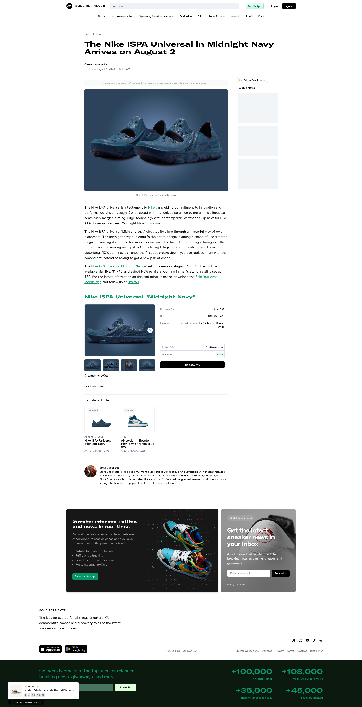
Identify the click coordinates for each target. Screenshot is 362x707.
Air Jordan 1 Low (95, 386)
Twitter (133, 282)
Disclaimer (316, 650)
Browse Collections (247, 650)
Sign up (289, 6)
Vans (261, 16)
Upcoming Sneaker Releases (156, 16)
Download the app (85, 576)
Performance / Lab (122, 16)
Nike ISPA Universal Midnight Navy (117, 266)
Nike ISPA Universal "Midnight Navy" (140, 297)
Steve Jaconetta (95, 64)
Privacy (279, 650)
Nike (200, 16)
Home (87, 33)
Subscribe (281, 573)
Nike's (152, 207)
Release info (192, 364)
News (101, 16)
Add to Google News (254, 80)
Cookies (302, 650)
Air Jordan (185, 16)
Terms (290, 650)
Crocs (248, 16)
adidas (235, 16)
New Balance (217, 16)
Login (274, 6)
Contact (267, 650)
